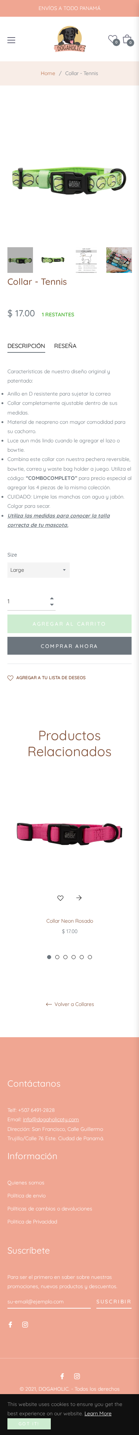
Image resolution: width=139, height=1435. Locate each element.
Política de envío (26, 1195)
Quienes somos (25, 1182)
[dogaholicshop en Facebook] (10, 1324)
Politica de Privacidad (32, 1221)
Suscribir (114, 1301)
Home (48, 73)
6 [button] (90, 957)
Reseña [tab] (66, 345)
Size (12, 554)
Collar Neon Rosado (69, 921)
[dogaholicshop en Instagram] (25, 1324)
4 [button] (74, 957)
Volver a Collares (73, 1004)
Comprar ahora (69, 646)
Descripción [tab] (26, 345)
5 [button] (82, 957)
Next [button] (126, 260)
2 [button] (57, 957)
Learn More (98, 1413)
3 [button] (65, 957)
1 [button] (49, 957)
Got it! (29, 1423)
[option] (69, 868)
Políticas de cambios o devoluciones (49, 1208)
